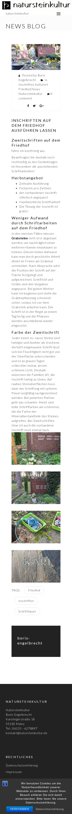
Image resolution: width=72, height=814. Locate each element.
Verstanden (19, 809)
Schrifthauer (27, 611)
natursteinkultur (17, 13)
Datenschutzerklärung (50, 809)
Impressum (14, 772)
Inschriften (26, 84)
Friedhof (34, 590)
